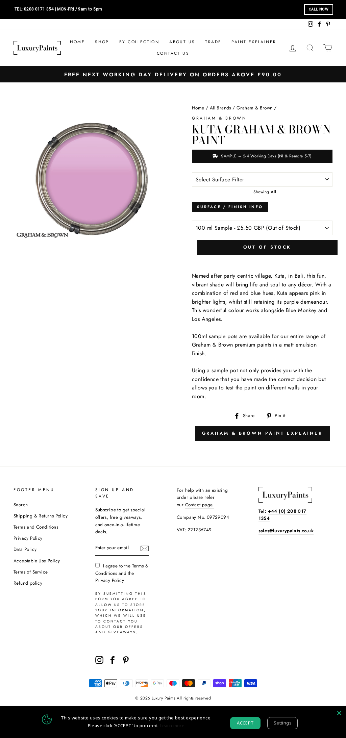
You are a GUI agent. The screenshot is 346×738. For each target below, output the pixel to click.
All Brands (220, 107)
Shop (102, 42)
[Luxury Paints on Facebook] (112, 660)
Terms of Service (31, 571)
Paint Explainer (253, 42)
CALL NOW (318, 9)
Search (21, 504)
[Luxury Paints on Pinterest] (126, 660)
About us (182, 42)
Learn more (172, 725)
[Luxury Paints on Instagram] (99, 660)
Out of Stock (267, 247)
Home (77, 42)
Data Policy (25, 549)
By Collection (139, 42)
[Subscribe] (144, 548)
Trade (213, 42)
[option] (173, 74)
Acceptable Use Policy (37, 560)
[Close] (339, 713)
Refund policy (28, 583)
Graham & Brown (255, 107)
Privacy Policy (28, 538)
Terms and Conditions (36, 527)
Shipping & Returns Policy (41, 515)
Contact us (173, 53)
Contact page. (199, 504)
